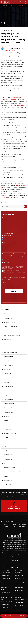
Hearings (6, 420)
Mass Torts (7, 369)
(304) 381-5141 (19, 590)
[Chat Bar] (14, 616)
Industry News (7, 442)
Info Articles (7, 438)
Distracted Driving (8, 318)
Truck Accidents (8, 373)
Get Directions (5, 575)
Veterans (6, 314)
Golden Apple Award (9, 467)
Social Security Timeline (10, 433)
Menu (25, 2)
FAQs (6, 50)
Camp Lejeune (7, 395)
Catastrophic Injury (9, 365)
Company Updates (9, 403)
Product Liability (8, 331)
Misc (5, 344)
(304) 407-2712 (5, 607)
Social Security (22, 48)
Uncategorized (8, 408)
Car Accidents (7, 425)
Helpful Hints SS (11, 50)
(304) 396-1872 (19, 578)
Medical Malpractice (9, 361)
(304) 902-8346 (19, 605)
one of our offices (19, 105)
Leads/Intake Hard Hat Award (12, 472)
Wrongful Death (8, 339)
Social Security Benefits (10, 322)
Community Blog (8, 356)
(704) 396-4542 (5, 578)
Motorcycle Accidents (10, 378)
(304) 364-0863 (5, 593)
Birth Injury (6, 382)
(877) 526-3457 (14, 5)
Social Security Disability (10, 326)
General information (9, 412)
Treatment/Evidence (9, 485)
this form (5, 197)
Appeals (6, 476)
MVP (5, 463)
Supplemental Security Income (12, 335)
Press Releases (8, 459)
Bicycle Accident (8, 391)
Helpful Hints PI (8, 480)
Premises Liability (8, 399)
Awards (6, 348)
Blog (5, 446)
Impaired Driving (8, 386)
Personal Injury (8, 429)
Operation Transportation (11, 352)
